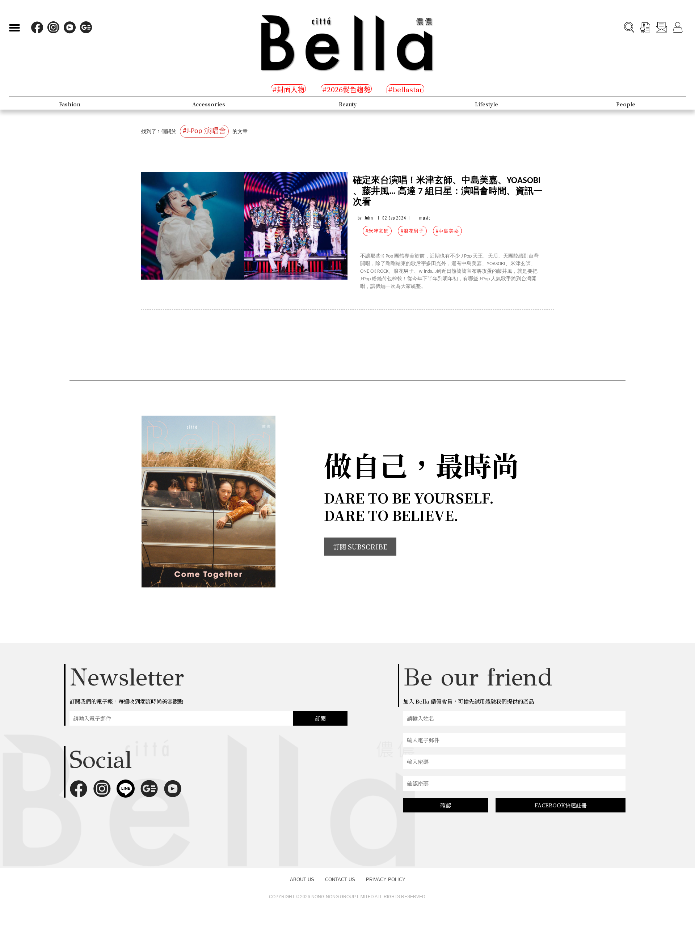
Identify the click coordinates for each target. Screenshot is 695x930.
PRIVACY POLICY (385, 879)
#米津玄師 (377, 231)
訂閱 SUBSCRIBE (360, 546)
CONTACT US (340, 879)
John (369, 218)
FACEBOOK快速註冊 (561, 805)
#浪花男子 (412, 231)
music (424, 218)
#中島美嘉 (447, 231)
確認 (445, 805)
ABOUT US (302, 879)
